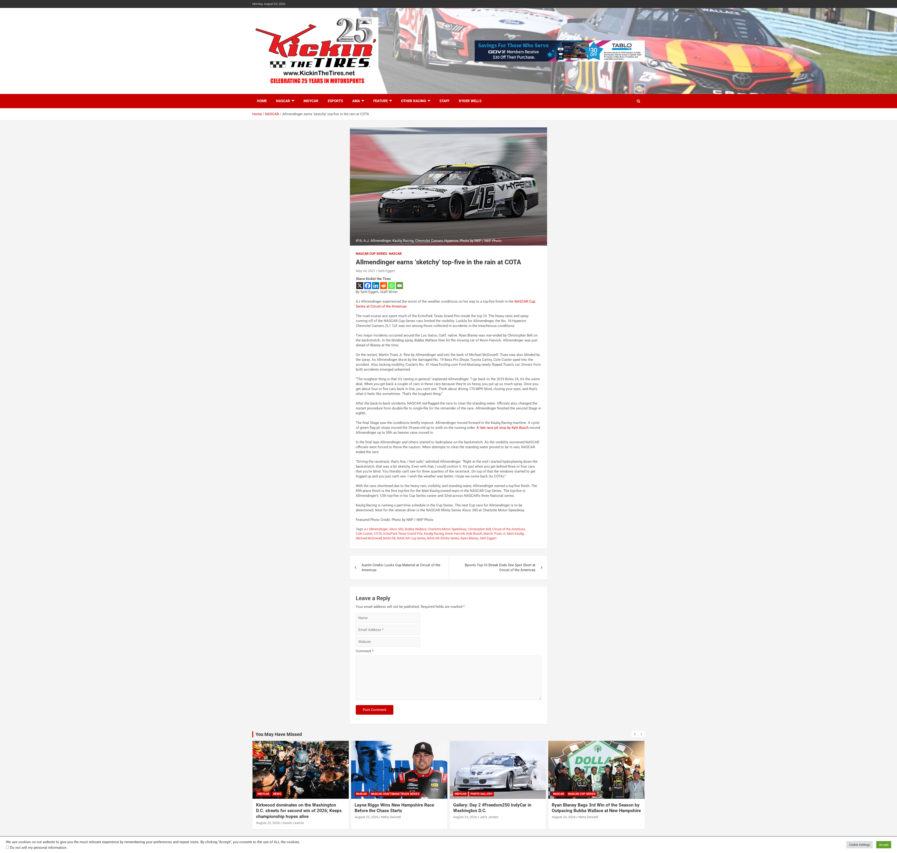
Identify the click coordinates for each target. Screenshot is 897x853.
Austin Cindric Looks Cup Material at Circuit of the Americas (401, 567)
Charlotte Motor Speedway (447, 529)
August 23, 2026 (268, 823)
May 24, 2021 (365, 271)
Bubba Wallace (415, 529)
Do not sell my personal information (38, 848)
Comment (365, 651)
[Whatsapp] (391, 285)
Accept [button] (883, 844)
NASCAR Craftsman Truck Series (395, 794)
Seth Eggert (386, 271)
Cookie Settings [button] (859, 844)
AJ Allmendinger (376, 529)
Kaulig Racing (434, 533)
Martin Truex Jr (494, 533)
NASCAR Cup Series (371, 253)
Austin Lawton (293, 823)
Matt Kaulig (515, 533)
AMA (356, 101)
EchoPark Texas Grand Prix (403, 533)
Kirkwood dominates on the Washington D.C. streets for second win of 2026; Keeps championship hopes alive (299, 810)
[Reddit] (383, 285)
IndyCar (310, 101)
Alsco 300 (396, 529)
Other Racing (413, 101)
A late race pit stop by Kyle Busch (503, 428)
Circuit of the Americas (508, 529)
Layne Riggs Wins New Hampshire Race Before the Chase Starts (394, 808)
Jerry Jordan (489, 817)
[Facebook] (367, 285)
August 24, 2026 (564, 817)
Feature (380, 101)
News (277, 794)
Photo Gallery (481, 794)
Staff (444, 101)
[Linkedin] (375, 285)
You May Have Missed (279, 734)
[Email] (399, 285)
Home (262, 101)
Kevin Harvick (455, 533)
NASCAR (283, 101)
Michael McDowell (369, 538)
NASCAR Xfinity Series (443, 538)
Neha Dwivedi (391, 817)
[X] (359, 285)
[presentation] (634, 734)
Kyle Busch (474, 533)
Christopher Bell (479, 529)
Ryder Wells (470, 101)
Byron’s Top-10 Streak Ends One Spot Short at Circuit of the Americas (500, 567)
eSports (335, 101)
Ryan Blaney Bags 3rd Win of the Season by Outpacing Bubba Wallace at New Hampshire (596, 808)
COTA (378, 533)
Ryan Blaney (469, 538)
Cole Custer (364, 533)
